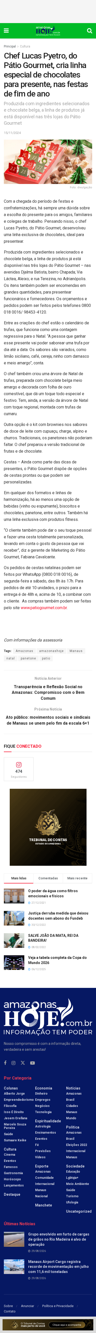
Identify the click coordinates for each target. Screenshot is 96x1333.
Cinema (9, 1154)
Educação (73, 1171)
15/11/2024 (12, 133)
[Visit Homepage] (48, 31)
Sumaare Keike (15, 1140)
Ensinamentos (45, 1132)
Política (72, 1127)
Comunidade (44, 1178)
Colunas (11, 1088)
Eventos (10, 1161)
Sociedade (75, 1166)
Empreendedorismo (19, 1100)
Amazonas (24, 651)
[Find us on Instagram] (13, 1063)
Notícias (73, 1088)
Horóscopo (12, 1179)
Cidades (72, 1106)
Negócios (42, 1106)
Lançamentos (14, 1185)
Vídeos (40, 1157)
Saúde (8, 1134)
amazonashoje (51, 651)
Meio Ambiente (77, 1184)
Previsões (43, 1151)
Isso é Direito (14, 1112)
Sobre (8, 1306)
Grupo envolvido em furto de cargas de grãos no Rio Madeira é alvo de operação (58, 1239)
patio (46, 658)
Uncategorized (79, 1211)
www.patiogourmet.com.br (44, 607)
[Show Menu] (6, 30)
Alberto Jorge (14, 1093)
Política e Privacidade (57, 1306)
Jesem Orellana (15, 1118)
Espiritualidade (48, 1121)
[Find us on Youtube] (32, 1063)
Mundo (71, 1118)
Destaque (12, 1194)
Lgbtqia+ (72, 1178)
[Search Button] (89, 30)
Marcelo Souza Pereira (15, 1126)
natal (10, 658)
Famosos (11, 1167)
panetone (28, 658)
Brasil (70, 1100)
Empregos (42, 1100)
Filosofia (10, 1106)
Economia (43, 1088)
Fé (37, 1145)
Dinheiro (41, 1093)
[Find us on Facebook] (5, 1063)
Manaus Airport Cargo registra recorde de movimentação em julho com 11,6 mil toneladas (58, 1267)
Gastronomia (13, 1173)
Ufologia (72, 1202)
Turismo (72, 1196)
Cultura (25, 46)
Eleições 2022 (76, 1145)
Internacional (44, 1184)
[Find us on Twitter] (22, 1063)
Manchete (43, 1205)
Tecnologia (43, 1112)
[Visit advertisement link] (48, 827)
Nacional (41, 1196)
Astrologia (42, 1126)
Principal (10, 46)
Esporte (41, 1166)
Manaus (76, 651)
